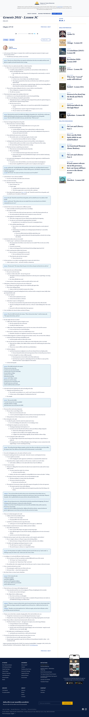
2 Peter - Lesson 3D (74, 69)
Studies (4, 662)
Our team (23, 696)
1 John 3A (71, 34)
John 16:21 (6, 603)
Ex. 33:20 (5, 172)
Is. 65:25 (5, 447)
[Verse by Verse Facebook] (83, 709)
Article (68, 92)
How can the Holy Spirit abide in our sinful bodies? (74, 137)
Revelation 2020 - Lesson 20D (74, 60)
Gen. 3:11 (5, 201)
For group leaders (6, 692)
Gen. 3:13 (5, 314)
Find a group (5, 690)
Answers (24, 662)
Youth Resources (5, 675)
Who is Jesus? (24, 665)
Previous (44, 27)
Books (3, 679)
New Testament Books (7, 665)
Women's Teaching (6, 673)
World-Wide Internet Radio (46, 672)
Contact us (43, 690)
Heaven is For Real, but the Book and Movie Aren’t (76, 96)
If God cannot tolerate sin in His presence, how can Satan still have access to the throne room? (76, 168)
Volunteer (43, 692)
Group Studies (5, 677)
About (23, 688)
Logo (70, 683)
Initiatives (44, 662)
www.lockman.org (34, 645)
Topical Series (5, 671)
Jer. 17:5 (5, 400)
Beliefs (22, 692)
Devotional (69, 144)
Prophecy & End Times (26, 669)
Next (49, 27)
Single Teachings (6, 669)
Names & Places (24, 675)
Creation (23, 667)
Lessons (69, 32)
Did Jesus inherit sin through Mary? (75, 106)
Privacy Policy (23, 709)
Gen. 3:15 (5, 378)
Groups (4, 688)
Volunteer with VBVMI (45, 679)
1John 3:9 (5, 504)
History (22, 694)
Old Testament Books (6, 667)
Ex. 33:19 (5, 167)
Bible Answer (70, 75)
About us (23, 690)
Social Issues (24, 677)
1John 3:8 (5, 501)
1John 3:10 (6, 508)
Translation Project (45, 681)
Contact (43, 688)
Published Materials (45, 666)
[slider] (23, 33)
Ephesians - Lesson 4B (76, 115)
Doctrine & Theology (25, 671)
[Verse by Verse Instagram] (86, 709)
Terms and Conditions (32, 709)
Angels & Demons (25, 673)
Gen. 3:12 (5, 266)
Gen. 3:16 (5, 576)
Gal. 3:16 (5, 550)
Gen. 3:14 (5, 366)
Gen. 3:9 (5, 117)
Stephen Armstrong (13, 48)
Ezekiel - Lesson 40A (75, 87)
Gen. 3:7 (5, 60)
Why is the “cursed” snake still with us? (75, 78)
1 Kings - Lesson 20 (74, 43)
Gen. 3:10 (24, 192)
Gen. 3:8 (5, 114)
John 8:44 (6, 493)
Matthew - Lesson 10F (76, 180)
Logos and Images (6, 709)
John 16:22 (6, 608)
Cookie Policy (60, 6)
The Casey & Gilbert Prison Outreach (48, 674)
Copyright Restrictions (15, 709)
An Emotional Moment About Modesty (76, 147)
